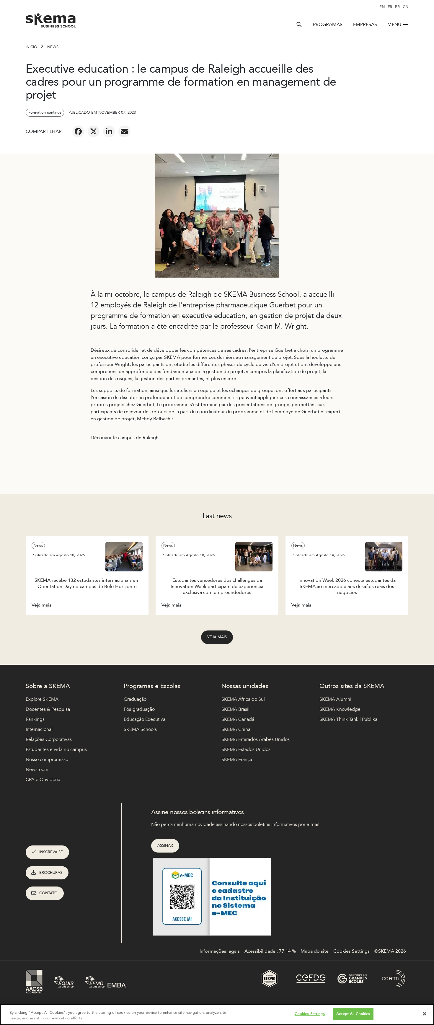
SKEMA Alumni (335, 699)
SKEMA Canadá (237, 719)
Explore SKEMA (42, 699)
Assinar (165, 845)
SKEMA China (235, 729)
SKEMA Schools (140, 729)
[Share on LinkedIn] (109, 131)
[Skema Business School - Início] (51, 22)
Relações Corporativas (49, 739)
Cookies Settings (310, 1013)
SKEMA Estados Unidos (245, 749)
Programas (327, 24)
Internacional (39, 729)
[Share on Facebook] (78, 131)
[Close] (424, 1013)
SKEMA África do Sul (243, 699)
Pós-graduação (139, 709)
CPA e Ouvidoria (43, 779)
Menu (394, 24)
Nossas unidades (244, 686)
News (52, 47)
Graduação (135, 699)
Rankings (35, 719)
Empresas (365, 24)
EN (382, 6)
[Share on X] (93, 131)
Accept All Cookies (353, 1013)
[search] (299, 24)
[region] (217, 1014)
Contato (48, 893)
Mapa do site (315, 951)
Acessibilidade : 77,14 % (270, 951)
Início (31, 47)
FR (390, 6)
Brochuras (50, 872)
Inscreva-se (51, 852)
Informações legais (220, 951)
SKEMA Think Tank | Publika (348, 719)
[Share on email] (124, 131)
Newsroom (37, 769)
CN (405, 6)
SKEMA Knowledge (339, 709)
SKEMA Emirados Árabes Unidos (255, 739)
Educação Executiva (144, 719)
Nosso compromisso (47, 759)
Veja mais (217, 637)
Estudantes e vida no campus (56, 749)
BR (397, 6)
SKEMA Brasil (235, 709)
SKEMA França (236, 759)
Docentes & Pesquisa (48, 709)
